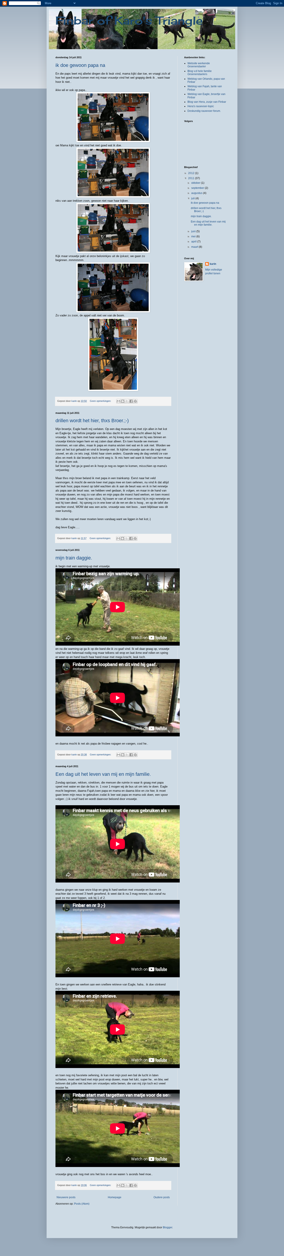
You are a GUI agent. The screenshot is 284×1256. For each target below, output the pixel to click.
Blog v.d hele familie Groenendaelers (199, 73)
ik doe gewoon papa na (80, 65)
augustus (197, 193)
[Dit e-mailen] (118, 401)
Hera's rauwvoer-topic (200, 106)
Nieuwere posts (66, 1197)
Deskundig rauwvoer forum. (204, 110)
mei (193, 236)
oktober (196, 182)
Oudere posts (162, 1197)
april (194, 241)
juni (193, 231)
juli (193, 198)
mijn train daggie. (73, 558)
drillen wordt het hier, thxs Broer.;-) (92, 420)
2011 (191, 178)
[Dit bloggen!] (122, 401)
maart (195, 246)
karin (213, 263)
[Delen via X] (127, 401)
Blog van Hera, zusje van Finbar (206, 101)
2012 (191, 173)
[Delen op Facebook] (131, 401)
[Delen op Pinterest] (135, 401)
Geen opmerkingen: (101, 401)
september (198, 188)
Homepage (114, 1197)
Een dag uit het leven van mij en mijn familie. (103, 774)
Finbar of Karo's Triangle (129, 20)
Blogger (167, 1227)
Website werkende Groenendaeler (198, 65)
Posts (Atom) (81, 1203)
